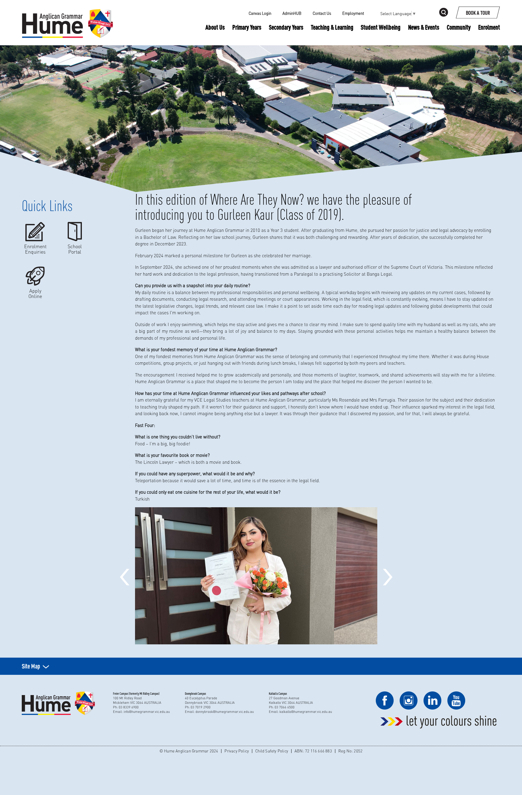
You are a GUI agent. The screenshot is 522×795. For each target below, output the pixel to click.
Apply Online (35, 293)
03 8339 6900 (129, 707)
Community (459, 27)
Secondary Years (286, 27)
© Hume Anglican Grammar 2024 (189, 751)
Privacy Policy (236, 751)
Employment (353, 13)
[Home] (67, 13)
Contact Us (322, 13)
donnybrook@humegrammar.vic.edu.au (224, 712)
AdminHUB (291, 13)
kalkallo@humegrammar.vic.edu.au (305, 712)
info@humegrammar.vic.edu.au (147, 712)
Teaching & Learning (332, 27)
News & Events (423, 27)
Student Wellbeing (381, 27)
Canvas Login (260, 13)
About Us (215, 27)
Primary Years (246, 27)
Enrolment (489, 27)
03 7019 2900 (201, 707)
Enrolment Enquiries (35, 249)
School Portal (75, 249)
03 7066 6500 (285, 707)
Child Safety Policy (271, 751)
